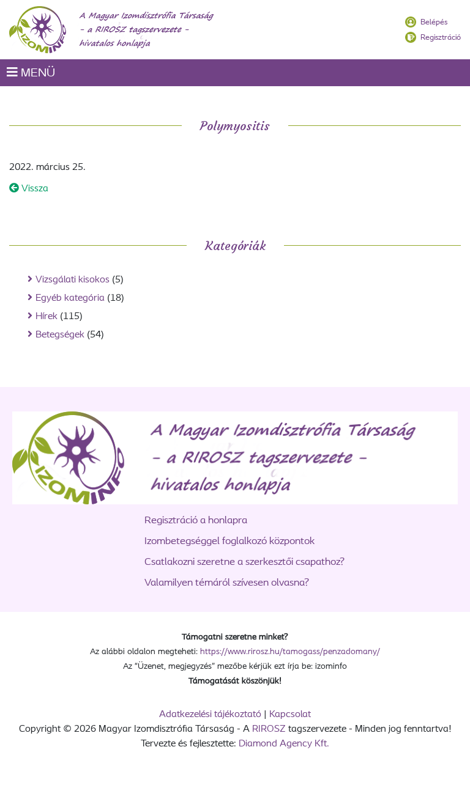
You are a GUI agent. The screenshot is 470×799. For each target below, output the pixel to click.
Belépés (433, 22)
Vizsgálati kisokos (72, 280)
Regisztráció (440, 38)
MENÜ (36, 73)
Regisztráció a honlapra (195, 520)
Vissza (33, 189)
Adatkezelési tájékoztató (210, 715)
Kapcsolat (290, 715)
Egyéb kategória (70, 298)
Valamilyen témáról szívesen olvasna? (226, 583)
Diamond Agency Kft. (284, 744)
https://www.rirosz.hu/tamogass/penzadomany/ (290, 652)
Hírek (46, 317)
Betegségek (59, 335)
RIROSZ (269, 729)
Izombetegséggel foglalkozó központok (229, 541)
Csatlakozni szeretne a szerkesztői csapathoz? (244, 562)
